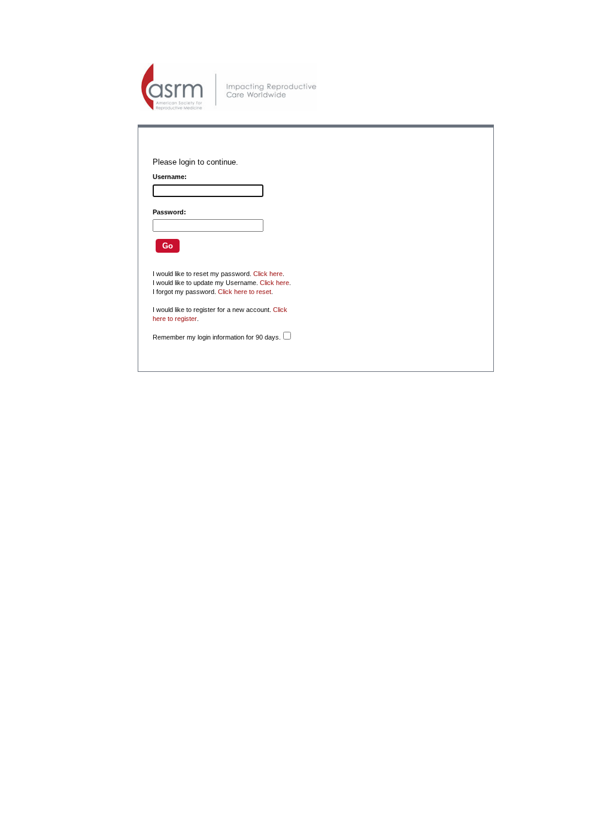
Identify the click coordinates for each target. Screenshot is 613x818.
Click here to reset (244, 291)
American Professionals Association (228, 87)
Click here (268, 273)
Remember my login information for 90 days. (217, 337)
